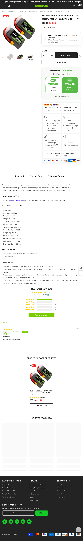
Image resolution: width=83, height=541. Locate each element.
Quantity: (45, 51)
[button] (2, 56)
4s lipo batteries (17, 200)
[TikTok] (23, 521)
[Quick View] (31, 365)
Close (81, 1)
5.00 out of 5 (47, 292)
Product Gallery (37, 176)
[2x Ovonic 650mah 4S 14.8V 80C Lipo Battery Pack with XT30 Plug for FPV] (41, 376)
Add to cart (66, 55)
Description (20, 176)
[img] (8, 329)
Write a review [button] (41, 315)
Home (4, 11)
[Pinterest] (17, 521)
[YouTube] (29, 521)
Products (11, 11)
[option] (20, 32)
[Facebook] (4, 521)
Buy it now (61, 62)
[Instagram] (11, 521)
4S (14, 216)
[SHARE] (79, 55)
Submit (42, 513)
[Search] (9, 6)
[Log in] (74, 6)
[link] (14, 460)
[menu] (3, 6)
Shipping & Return (56, 176)
